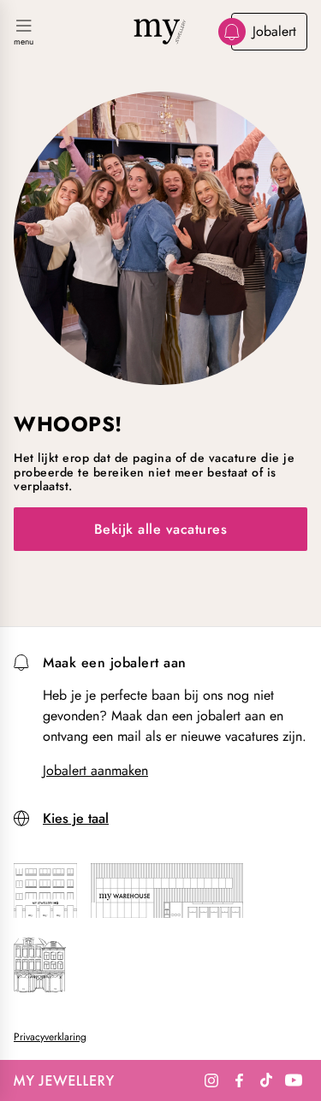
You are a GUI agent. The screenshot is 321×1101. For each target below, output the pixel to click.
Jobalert (274, 31)
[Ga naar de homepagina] (161, 31)
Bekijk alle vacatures (161, 529)
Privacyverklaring (50, 1037)
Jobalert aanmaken (95, 770)
